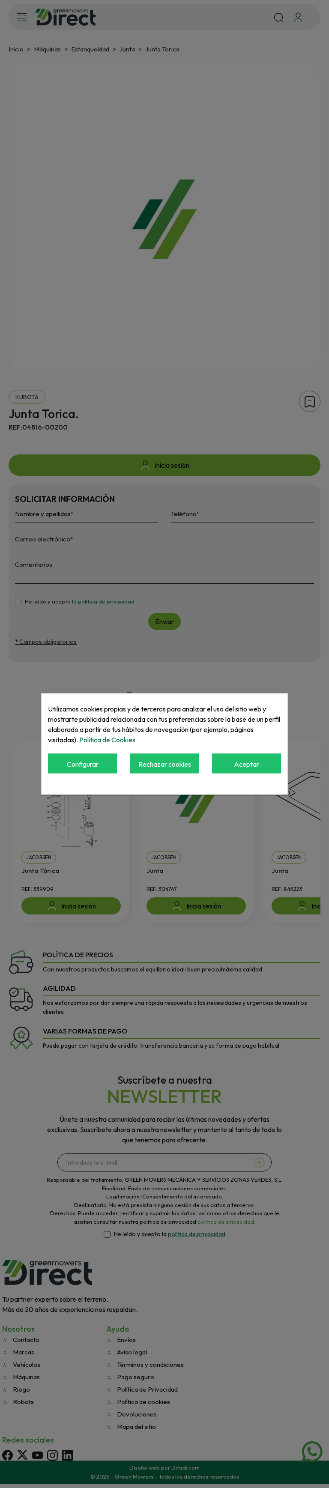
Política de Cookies (107, 739)
